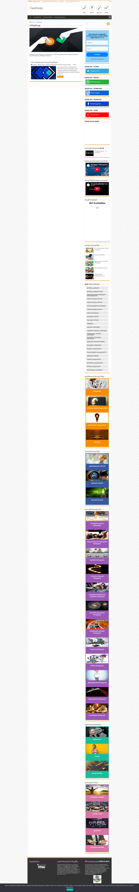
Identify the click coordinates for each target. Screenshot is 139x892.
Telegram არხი (94, 71)
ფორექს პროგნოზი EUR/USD (94, 148)
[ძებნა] (108, 23)
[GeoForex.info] (36, 8)
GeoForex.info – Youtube (91, 110)
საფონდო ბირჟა (97, 814)
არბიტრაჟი (34, 64)
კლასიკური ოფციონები (97, 847)
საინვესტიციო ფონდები (97, 797)
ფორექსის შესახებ (47, 17)
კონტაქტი (61, 1)
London (92, 12)
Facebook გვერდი (95, 104)
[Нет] (137, 888)
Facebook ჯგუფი (95, 93)
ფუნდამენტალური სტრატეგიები (97, 682)
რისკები (97, 756)
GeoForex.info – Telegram (92, 67)
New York (99, 12)
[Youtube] (110, 1)
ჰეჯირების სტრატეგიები (97, 560)
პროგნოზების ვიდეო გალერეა (96, 180)
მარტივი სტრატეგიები (97, 665)
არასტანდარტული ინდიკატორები (97, 408)
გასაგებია (70, 889)
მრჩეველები (97, 391)
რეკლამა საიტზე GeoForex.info (72, 1)
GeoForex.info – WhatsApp (92, 78)
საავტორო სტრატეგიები (97, 649)
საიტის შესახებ (37, 17)
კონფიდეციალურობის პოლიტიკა (50, 1)
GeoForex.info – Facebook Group (93, 89)
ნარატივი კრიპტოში (99, 254)
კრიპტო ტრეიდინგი (92, 245)
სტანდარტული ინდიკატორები (97, 425)
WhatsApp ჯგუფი (95, 82)
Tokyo (84, 12)
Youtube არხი (94, 114)
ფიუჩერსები (97, 830)
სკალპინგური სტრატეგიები (97, 715)
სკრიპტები (97, 442)
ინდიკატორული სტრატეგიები (97, 699)
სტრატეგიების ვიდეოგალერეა (96, 161)
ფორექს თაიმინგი (97, 773)
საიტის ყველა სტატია (59, 17)
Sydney (106, 12)
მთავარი (32, 22)
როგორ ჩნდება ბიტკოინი (100, 267)
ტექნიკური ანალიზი (97, 483)
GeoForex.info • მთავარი (30, 17)
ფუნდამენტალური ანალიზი (97, 466)
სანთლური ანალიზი (97, 500)
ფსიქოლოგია (97, 739)
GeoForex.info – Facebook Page (93, 99)
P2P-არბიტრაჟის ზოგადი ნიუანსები (44, 62)
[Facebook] (109, 1)
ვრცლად (60, 76)
